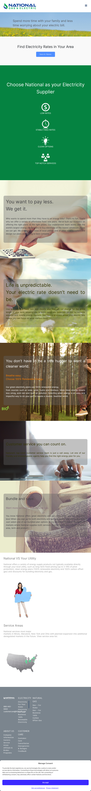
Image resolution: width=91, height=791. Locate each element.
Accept (45, 782)
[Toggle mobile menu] (86, 5)
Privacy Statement (52, 788)
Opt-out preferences (38, 788)
